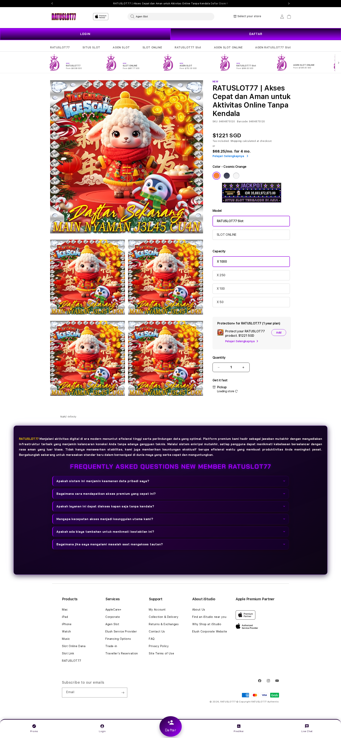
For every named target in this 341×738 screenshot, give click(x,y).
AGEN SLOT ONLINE (228, 47)
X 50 (220, 302)
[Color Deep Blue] (227, 175)
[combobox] (170, 16)
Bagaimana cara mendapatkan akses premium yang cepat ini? (106, 494)
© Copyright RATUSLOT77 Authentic (257, 701)
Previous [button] (52, 4)
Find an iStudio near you (209, 616)
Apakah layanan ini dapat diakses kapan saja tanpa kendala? (105, 506)
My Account (157, 609)
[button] (60, 47)
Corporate (112, 616)
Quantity (219, 357)
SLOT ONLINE (152, 47)
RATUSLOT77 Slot (188, 47)
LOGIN (85, 34)
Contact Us (157, 631)
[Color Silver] (236, 175)
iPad (65, 616)
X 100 (221, 288)
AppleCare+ (113, 609)
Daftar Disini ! (219, 3)
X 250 (221, 275)
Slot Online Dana (74, 646)
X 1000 (222, 261)
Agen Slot (112, 624)
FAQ (152, 638)
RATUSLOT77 (60, 47)
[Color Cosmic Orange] (216, 176)
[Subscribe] (122, 692)
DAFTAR (255, 34)
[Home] (64, 16)
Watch (66, 631)
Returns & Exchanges (164, 624)
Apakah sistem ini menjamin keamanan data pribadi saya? (102, 481)
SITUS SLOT (91, 47)
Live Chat (307, 731)
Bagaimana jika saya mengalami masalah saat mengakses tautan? (109, 544)
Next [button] (289, 4)
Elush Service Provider (121, 631)
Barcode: (242, 121)
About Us (198, 609)
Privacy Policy (159, 646)
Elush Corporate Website (209, 631)
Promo (34, 731)
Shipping (236, 141)
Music (66, 638)
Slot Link (68, 653)
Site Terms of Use (161, 653)
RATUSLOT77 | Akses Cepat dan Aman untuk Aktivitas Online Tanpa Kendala (170, 3)
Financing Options (118, 638)
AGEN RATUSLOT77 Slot (273, 47)
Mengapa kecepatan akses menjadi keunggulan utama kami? (104, 519)
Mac (65, 609)
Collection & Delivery (164, 616)
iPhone (67, 624)
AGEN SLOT (121, 47)
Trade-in (111, 646)
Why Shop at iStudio (206, 624)
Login (102, 731)
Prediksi (239, 731)
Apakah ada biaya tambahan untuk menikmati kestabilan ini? (105, 531)
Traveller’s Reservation (121, 653)
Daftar (170, 730)
